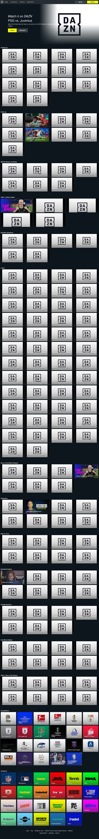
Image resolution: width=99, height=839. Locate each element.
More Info (30, 2)
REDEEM (51, 833)
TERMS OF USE (38, 831)
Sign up (93, 2)
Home (6, 2)
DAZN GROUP (43, 833)
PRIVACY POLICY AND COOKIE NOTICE (56, 831)
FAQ (32, 831)
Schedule (14, 2)
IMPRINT (70, 831)
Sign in (80, 2)
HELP (27, 831)
